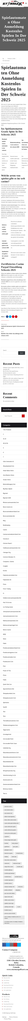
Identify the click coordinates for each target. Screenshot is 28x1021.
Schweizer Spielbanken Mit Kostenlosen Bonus (12, 200)
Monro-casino (7, 629)
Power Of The (7, 670)
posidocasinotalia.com (9, 657)
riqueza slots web (8, 896)
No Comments (6, 60)
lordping (6, 856)
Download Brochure (8, 985)
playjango (18, 890)
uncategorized (7, 734)
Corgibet (5, 566)
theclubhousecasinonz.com (11, 720)
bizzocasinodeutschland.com (11, 511)
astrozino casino (8, 806)
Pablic (4, 643)
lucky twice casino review (10, 860)
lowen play (14, 856)
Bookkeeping (6, 525)
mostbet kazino (18, 876)
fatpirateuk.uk (7, 579)
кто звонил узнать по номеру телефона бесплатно (13, 922)
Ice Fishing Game (8, 607)
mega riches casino (9, 866)
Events (5, 570)
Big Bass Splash (7, 489)
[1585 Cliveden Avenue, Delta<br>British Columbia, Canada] (4, 961)
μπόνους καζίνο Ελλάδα (10, 913)
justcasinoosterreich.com (10, 616)
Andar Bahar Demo (8, 470)
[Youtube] (15, 945)
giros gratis (15, 846)
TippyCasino (6, 730)
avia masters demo (9, 809)
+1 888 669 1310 (16, 952)
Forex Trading (7, 589)
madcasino (7, 863)
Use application (7, 990)
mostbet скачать (8, 883)
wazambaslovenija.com (9, 766)
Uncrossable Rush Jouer (10, 743)
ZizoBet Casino (8, 910)
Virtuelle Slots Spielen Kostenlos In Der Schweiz (13, 202)
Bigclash (5, 493)
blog (4, 520)
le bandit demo (19, 853)
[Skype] (19, 945)
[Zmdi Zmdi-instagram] (11, 945)
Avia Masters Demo (8, 475)
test (4, 711)
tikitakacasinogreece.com (10, 725)
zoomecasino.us (7, 780)
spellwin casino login (9, 903)
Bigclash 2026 (7, 498)
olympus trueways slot (9, 886)
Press (4, 675)
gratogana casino (8, 849)
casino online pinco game (10, 826)
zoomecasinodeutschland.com (11, 784)
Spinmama (6, 702)
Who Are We (7, 978)
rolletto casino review (9, 900)
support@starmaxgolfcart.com (16, 958)
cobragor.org (7, 552)
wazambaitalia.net (8, 761)
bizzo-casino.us (7, 507)
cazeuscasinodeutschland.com (12, 534)
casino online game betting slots (12, 823)
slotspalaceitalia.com (9, 693)
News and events (8, 987)
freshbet (6, 843)
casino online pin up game (10, 830)
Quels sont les (7, 684)
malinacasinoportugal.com (10, 625)
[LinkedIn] (16, 316)
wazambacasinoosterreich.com (12, 757)
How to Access (7, 602)
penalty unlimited (8, 890)
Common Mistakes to (9, 557)
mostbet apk (19, 866)
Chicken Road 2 (7, 543)
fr (3, 593)
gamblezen (7, 846)
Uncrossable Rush (8, 739)
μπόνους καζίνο (7, 789)
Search (4, 350)
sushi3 (5, 707)
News (4, 639)
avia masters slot (8, 813)
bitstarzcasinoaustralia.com (11, 502)
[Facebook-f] (4, 945)
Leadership (6, 982)
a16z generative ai (8, 461)
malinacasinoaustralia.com (10, 620)
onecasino (20, 886)
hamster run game (8, 853)
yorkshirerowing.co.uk (9, 775)
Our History (6, 980)
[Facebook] (7, 316)
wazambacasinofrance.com (11, 752)
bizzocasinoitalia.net (9, 516)
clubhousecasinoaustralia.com (11, 548)
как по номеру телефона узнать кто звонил (13, 917)
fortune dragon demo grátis (10, 840)
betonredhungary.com (9, 484)
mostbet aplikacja (8, 870)
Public (4, 680)
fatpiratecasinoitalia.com (10, 575)
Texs (4, 716)
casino (5, 529)
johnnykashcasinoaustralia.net (11, 611)
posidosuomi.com (8, 661)
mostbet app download (9, 873)
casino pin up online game (10, 833)
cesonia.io (6, 539)
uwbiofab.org (7, 748)
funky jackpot (15, 843)
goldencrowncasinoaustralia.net (12, 598)
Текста (5, 793)
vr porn (18, 906)
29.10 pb (5, 443)
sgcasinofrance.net (8, 689)
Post (4, 666)
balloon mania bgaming (9, 816)
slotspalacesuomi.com (9, 698)
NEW (4, 634)
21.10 (4, 438)
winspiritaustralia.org (9, 770)
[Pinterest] (13, 316)
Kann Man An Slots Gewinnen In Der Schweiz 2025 (13, 308)
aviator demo (7, 479)
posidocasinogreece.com (10, 652)
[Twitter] (10, 316)
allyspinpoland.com (8, 466)
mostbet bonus (8, 876)
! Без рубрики (7, 429)
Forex (4, 584)
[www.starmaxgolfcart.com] (4, 970)
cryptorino (7, 836)
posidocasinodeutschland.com (11, 648)
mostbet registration (9, 880)
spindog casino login (9, 906)
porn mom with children (10, 893)
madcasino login (16, 863)
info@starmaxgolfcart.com (16, 956)
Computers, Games (8, 561)
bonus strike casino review (10, 819)
